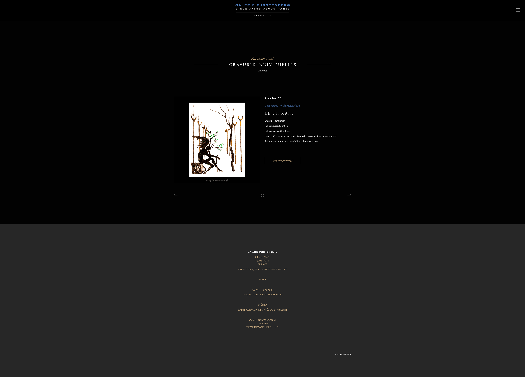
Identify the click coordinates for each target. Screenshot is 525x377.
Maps (262, 279)
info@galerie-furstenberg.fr (262, 294)
